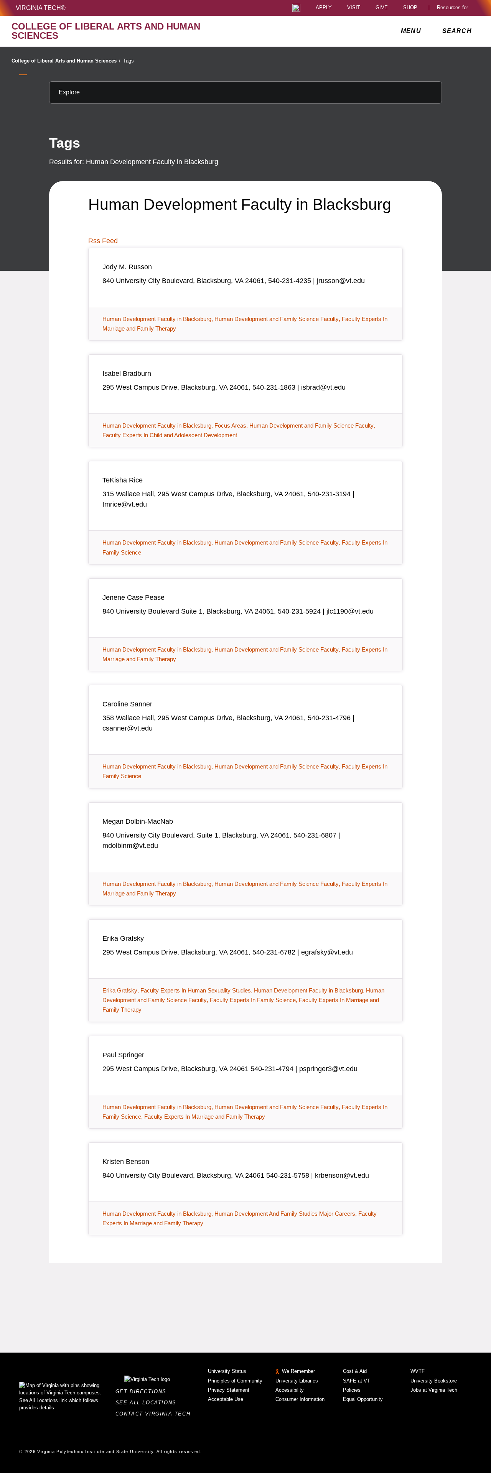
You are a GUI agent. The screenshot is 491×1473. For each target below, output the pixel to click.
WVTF (417, 1371)
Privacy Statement (228, 1390)
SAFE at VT (356, 1381)
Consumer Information (300, 1399)
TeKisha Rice (122, 480)
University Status (227, 1371)
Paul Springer (123, 1055)
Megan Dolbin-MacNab (137, 821)
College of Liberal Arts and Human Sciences (66, 61)
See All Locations (148, 1403)
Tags (128, 61)
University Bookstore (433, 1381)
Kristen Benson (125, 1161)
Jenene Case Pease (133, 597)
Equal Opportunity (363, 1399)
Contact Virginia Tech (155, 1414)
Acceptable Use (225, 1399)
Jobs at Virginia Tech (433, 1390)
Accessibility (289, 1390)
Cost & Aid (355, 1371)
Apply (324, 7)
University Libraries (296, 1381)
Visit (353, 7)
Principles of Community (235, 1381)
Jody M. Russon (127, 267)
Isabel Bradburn (126, 373)
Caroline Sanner (127, 704)
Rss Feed (103, 241)
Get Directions (143, 1391)
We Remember (298, 1371)
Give (382, 7)
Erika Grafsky (123, 938)
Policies (352, 1390)
